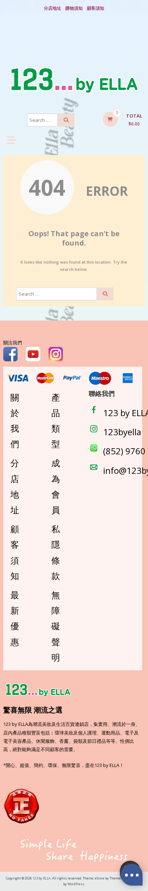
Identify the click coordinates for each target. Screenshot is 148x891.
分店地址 (52, 8)
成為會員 (55, 486)
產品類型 (55, 420)
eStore (100, 878)
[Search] (66, 120)
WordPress (76, 884)
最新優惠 (14, 618)
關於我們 (14, 420)
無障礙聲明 (55, 626)
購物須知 (74, 8)
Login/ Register (74, 43)
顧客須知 (95, 8)
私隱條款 (55, 552)
